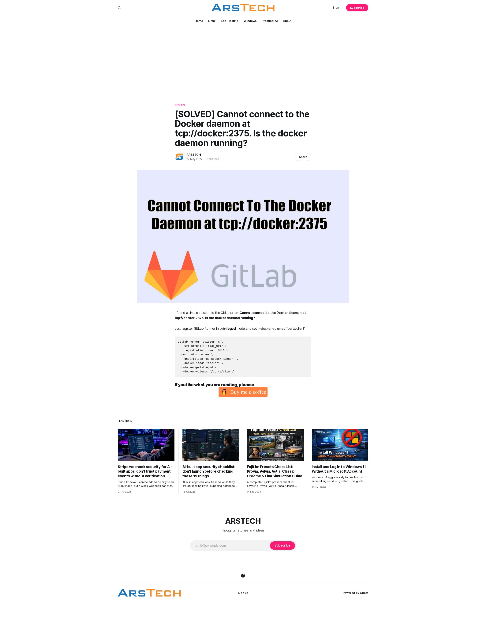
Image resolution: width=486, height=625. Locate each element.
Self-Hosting (229, 21)
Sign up (243, 593)
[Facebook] (243, 575)
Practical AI (270, 21)
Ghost (364, 593)
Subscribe (357, 8)
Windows (250, 21)
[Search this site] (119, 8)
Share (303, 157)
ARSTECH (193, 155)
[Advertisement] (243, 60)
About (287, 21)
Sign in (337, 7)
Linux (211, 21)
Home (199, 21)
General (180, 104)
